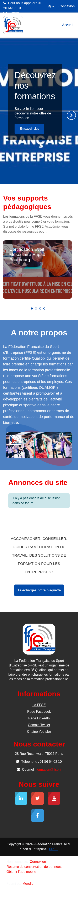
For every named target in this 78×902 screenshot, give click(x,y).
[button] (51, 6)
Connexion (66, 6)
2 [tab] (36, 308)
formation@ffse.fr (15, 18)
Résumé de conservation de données (34, 866)
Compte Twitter (39, 725)
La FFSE (39, 705)
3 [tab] (40, 308)
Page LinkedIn (39, 718)
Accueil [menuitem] (67, 25)
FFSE (53, 849)
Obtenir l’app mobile (21, 871)
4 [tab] (44, 308)
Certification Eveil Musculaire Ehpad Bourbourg (27, 254)
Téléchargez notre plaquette (39, 590)
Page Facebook (39, 711)
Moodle (27, 883)
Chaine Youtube (39, 731)
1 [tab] (32, 308)
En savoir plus (29, 128)
